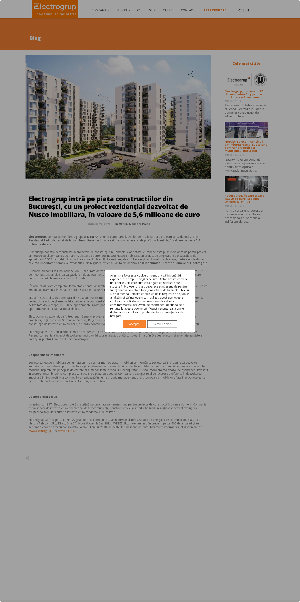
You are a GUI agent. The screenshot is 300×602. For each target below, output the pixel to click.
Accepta (134, 324)
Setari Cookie (162, 324)
